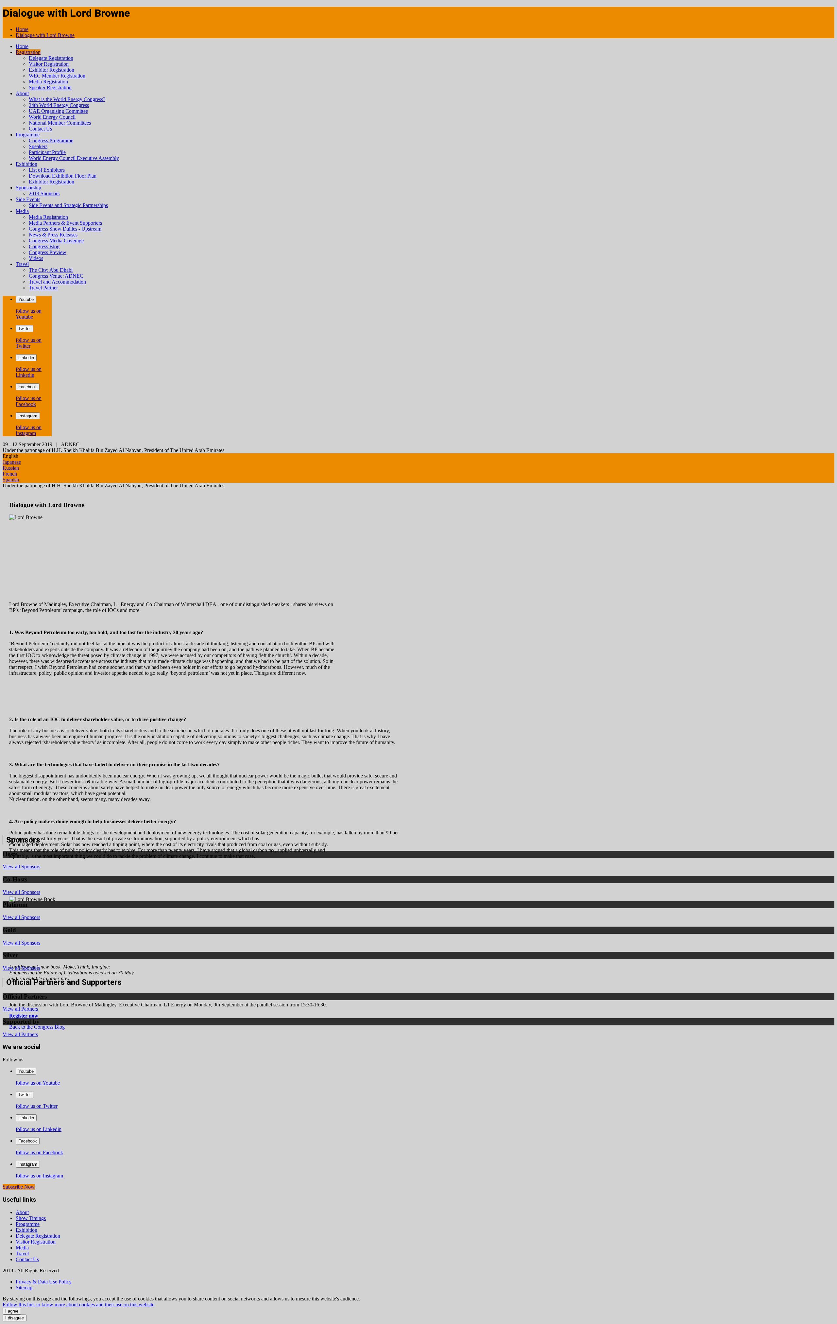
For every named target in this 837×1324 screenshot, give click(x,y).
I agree (11, 1311)
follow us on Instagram (29, 430)
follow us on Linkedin (29, 372)
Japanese (12, 462)
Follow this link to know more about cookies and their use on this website (78, 1304)
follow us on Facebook (29, 401)
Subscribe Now (19, 1187)
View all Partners (20, 1009)
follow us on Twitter (29, 343)
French (10, 474)
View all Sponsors (21, 866)
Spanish (11, 479)
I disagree (14, 1317)
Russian (11, 468)
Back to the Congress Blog (37, 1027)
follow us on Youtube (29, 314)
